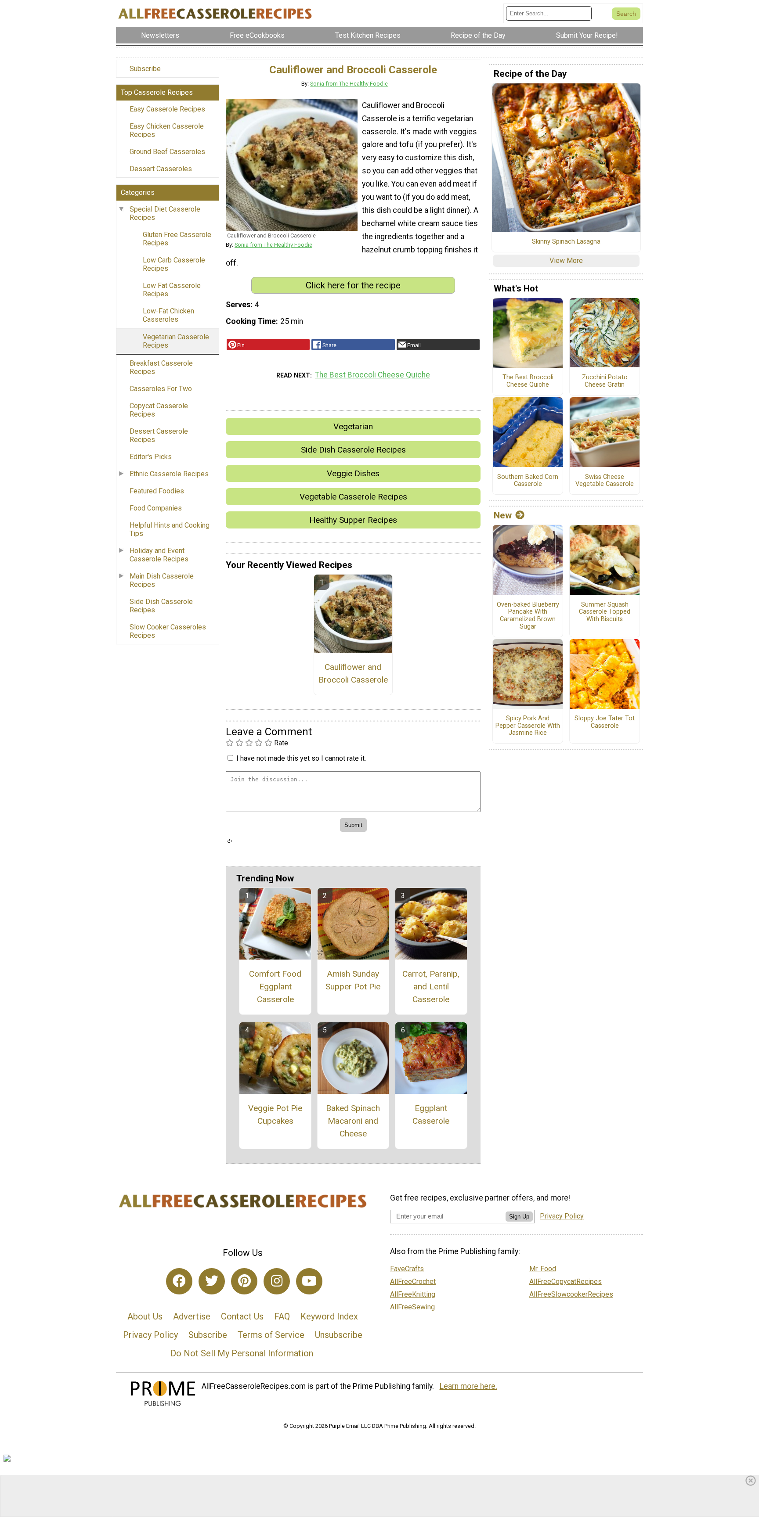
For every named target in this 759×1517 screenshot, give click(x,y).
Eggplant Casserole (430, 1114)
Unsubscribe (338, 1335)
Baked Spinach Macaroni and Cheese (353, 1121)
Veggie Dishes (353, 473)
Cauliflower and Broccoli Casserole (353, 673)
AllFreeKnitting (412, 1294)
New (503, 515)
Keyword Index (329, 1316)
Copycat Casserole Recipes (159, 410)
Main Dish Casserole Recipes (162, 580)
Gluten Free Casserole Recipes (177, 238)
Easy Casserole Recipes (167, 109)
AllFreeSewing (412, 1307)
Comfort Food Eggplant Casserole (275, 986)
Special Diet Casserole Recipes (165, 213)
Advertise (191, 1316)
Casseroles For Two (161, 389)
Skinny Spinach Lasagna (566, 241)
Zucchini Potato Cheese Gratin (605, 381)
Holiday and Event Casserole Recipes (159, 554)
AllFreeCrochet (413, 1281)
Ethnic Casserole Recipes (169, 474)
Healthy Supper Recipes (353, 520)
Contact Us (242, 1316)
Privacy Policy (150, 1335)
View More (566, 260)
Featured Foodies (157, 491)
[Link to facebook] (179, 1281)
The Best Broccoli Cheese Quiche (372, 374)
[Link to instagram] (277, 1281)
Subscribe (145, 69)
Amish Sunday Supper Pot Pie (352, 980)
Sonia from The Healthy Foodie (349, 83)
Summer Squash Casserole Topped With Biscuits (604, 612)
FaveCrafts (407, 1269)
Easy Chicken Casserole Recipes (167, 130)
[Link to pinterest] (244, 1281)
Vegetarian (353, 426)
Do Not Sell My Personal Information (241, 1353)
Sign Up (519, 1216)
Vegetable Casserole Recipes (353, 497)
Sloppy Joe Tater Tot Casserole (605, 722)
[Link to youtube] (309, 1281)
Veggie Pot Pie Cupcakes (275, 1114)
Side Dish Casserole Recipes (161, 605)
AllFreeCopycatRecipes (565, 1281)
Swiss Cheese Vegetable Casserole (604, 481)
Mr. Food (542, 1269)
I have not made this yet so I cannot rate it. (301, 758)
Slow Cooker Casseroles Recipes (168, 631)
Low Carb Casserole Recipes (174, 264)
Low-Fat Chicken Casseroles (168, 315)
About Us (145, 1316)
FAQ (282, 1316)
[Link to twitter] (212, 1281)
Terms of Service (271, 1335)
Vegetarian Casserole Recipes (176, 341)
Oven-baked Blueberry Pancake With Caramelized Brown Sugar (528, 615)
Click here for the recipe (353, 285)
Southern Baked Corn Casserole (527, 481)
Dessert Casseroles (161, 169)
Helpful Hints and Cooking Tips (170, 529)
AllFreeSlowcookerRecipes (571, 1294)
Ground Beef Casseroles (167, 151)
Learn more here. (468, 1386)
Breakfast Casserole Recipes (161, 367)
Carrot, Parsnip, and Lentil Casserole (430, 986)
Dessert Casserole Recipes (159, 435)
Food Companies (156, 508)
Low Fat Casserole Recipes (172, 289)
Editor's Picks (151, 457)
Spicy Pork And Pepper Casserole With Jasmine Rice (527, 726)
